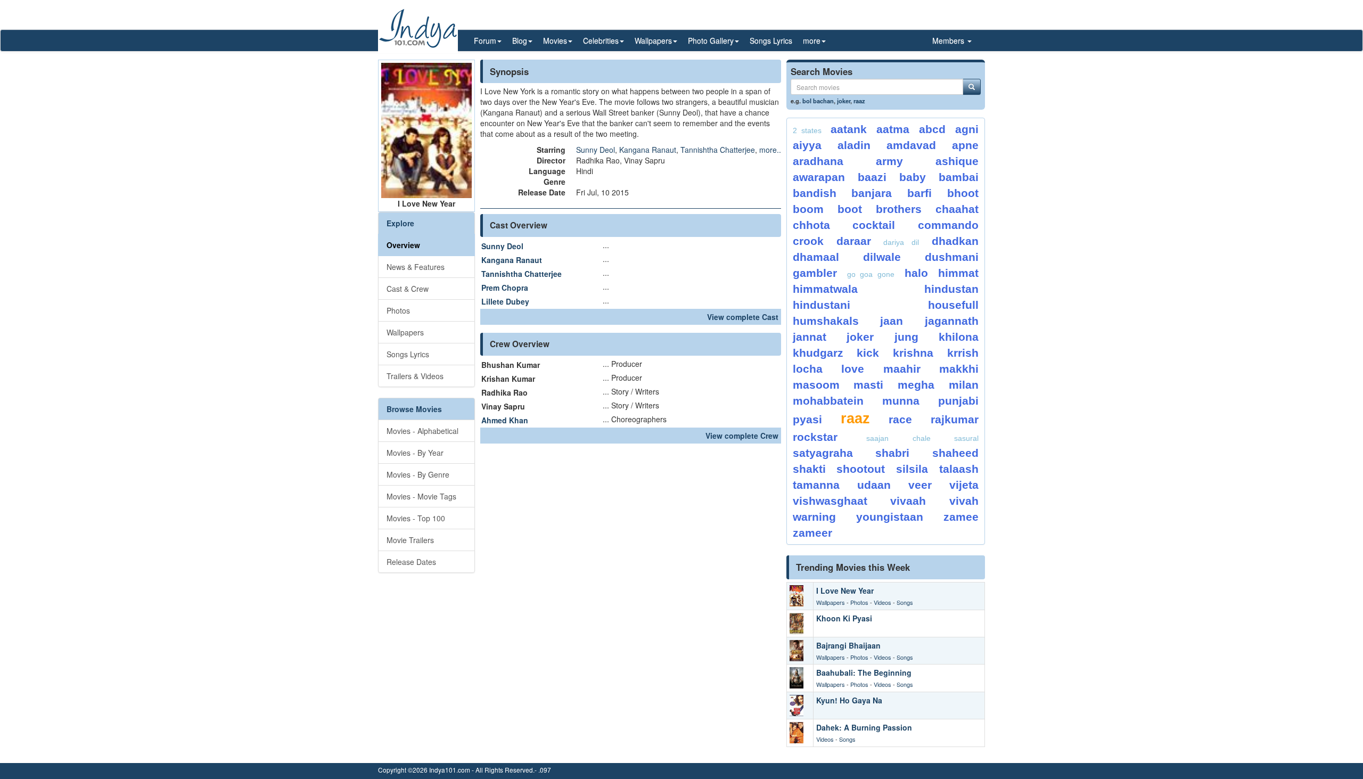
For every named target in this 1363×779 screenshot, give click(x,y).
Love (852, 369)
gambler (815, 273)
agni (967, 129)
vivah (964, 501)
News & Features (416, 266)
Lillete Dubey (505, 301)
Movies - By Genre (418, 474)
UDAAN (874, 485)
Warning (814, 517)
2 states (807, 130)
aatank (849, 129)
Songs (905, 602)
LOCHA (808, 369)
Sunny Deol (595, 149)
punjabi (958, 401)
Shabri (892, 453)
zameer (812, 533)
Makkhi (959, 369)
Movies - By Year (415, 452)
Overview (403, 245)
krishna (913, 353)
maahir (902, 369)
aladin (854, 145)
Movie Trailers (410, 540)
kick (868, 353)
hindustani (821, 305)
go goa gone (871, 274)
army (889, 161)
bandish (814, 193)
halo (916, 273)
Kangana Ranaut (647, 149)
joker (843, 100)
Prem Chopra (504, 287)
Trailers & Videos (415, 376)
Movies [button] (555, 40)
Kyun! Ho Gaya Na (849, 700)
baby (912, 177)
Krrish (963, 353)
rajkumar (955, 419)
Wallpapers (405, 332)
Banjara (871, 193)
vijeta (964, 485)
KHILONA (959, 337)
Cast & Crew (408, 288)
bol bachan (818, 100)
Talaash (959, 469)
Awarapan (819, 177)
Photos (398, 310)
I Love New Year (845, 590)
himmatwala (825, 289)
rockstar (815, 437)
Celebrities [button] (601, 40)
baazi (872, 177)
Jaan (891, 321)
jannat (809, 337)
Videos (882, 602)
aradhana (818, 161)
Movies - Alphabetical (422, 430)
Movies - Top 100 (416, 518)
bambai (959, 177)
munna (900, 401)
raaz (859, 100)
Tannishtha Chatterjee (717, 149)
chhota (811, 225)
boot (849, 209)
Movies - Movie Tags (421, 496)
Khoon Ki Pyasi (844, 618)
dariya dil (901, 242)
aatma (892, 129)
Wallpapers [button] (653, 40)
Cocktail (873, 225)
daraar (853, 241)
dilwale (882, 257)
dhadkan (955, 241)
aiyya (807, 145)
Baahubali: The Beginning (864, 672)
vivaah (908, 501)
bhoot (963, 193)
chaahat (957, 209)
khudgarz (818, 353)
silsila (912, 469)
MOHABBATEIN (828, 401)
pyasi (807, 419)
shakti (809, 469)
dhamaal (816, 257)
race (900, 419)
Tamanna (816, 485)
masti (868, 385)
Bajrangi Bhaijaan (848, 645)
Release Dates (411, 561)
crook (808, 241)
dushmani (952, 257)
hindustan (951, 289)
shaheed (955, 453)
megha (916, 385)
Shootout (860, 469)
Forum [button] (485, 40)
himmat (958, 273)
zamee (961, 517)
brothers (899, 209)
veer (920, 485)
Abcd (932, 129)
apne (965, 145)
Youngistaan (889, 517)
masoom (816, 385)
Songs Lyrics (771, 40)
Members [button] (949, 40)
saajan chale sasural (922, 438)
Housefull (953, 305)
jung (906, 337)
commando (948, 225)
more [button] (811, 40)
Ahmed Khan (504, 420)
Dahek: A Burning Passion (864, 727)
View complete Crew (741, 435)
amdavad (911, 145)
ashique (957, 161)
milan (964, 385)
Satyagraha (823, 453)
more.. (770, 149)
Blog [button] (519, 40)
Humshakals (826, 321)
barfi (919, 193)
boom (808, 209)
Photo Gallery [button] (711, 40)
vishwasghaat (830, 501)
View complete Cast (742, 316)
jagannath (952, 321)
